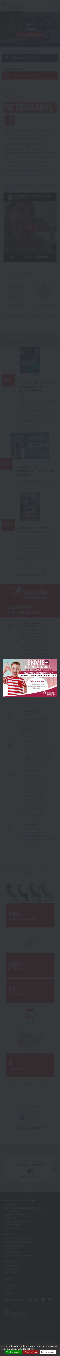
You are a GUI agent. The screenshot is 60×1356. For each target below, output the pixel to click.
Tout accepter (13, 1352)
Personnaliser (48, 1352)
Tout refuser (31, 1352)
